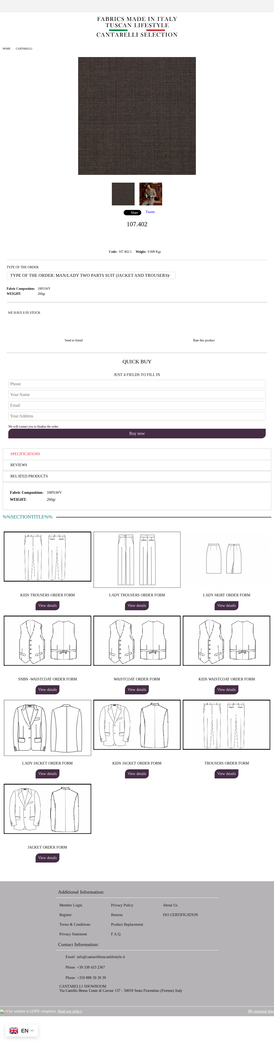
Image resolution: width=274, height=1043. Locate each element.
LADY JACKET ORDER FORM (47, 763)
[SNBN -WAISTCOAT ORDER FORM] (47, 664)
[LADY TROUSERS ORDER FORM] (137, 587)
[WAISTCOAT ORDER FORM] (137, 664)
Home (6, 48)
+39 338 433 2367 (91, 967)
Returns (117, 915)
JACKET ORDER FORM (47, 847)
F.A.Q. (116, 934)
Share (134, 212)
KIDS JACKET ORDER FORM (136, 763)
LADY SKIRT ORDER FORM (226, 595)
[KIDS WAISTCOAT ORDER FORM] (226, 664)
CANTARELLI (24, 48)
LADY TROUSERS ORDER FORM (137, 595)
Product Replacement (127, 924)
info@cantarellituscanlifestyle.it (101, 957)
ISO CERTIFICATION (180, 915)
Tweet (150, 212)
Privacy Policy (122, 905)
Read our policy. (70, 1011)
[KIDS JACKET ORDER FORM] (137, 749)
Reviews (18, 465)
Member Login (70, 905)
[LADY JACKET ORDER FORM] (47, 755)
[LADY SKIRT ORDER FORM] (226, 587)
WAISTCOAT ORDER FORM (137, 679)
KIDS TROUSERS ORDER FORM (47, 595)
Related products (29, 476)
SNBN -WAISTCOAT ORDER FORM (47, 679)
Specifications (25, 454)
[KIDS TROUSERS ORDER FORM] (47, 580)
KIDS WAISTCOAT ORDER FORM (227, 679)
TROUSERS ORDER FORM (226, 763)
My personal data (261, 1011)
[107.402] (137, 174)
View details (47, 606)
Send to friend (74, 340)
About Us (170, 905)
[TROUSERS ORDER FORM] (226, 749)
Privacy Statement (73, 934)
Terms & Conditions (74, 924)
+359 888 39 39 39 (91, 978)
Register (65, 915)
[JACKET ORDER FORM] (47, 833)
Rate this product (204, 340)
